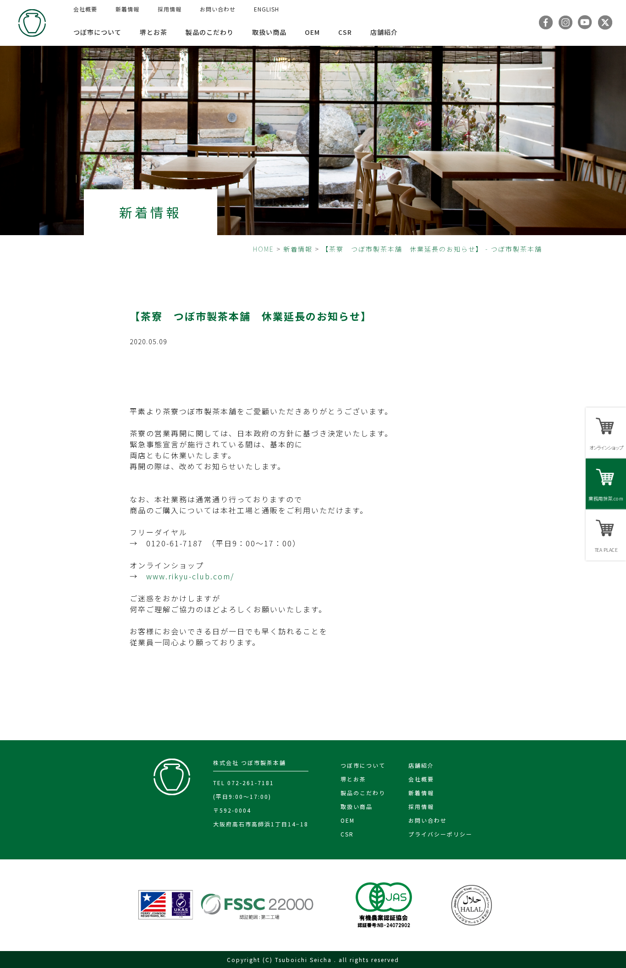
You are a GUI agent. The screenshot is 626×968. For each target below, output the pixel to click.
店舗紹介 (384, 32)
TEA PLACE (605, 549)
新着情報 (127, 9)
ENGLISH (266, 9)
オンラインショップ (605, 447)
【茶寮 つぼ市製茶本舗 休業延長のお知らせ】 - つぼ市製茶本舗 (432, 248)
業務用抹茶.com (605, 498)
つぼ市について (97, 32)
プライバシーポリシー (440, 834)
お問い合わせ (218, 9)
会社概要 (85, 9)
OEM (312, 32)
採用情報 (169, 9)
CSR (345, 32)
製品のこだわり (210, 32)
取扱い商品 (269, 32)
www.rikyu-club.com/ (190, 576)
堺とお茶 (153, 32)
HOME (263, 248)
